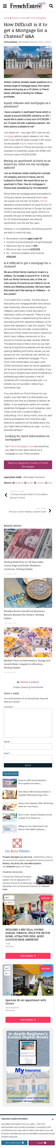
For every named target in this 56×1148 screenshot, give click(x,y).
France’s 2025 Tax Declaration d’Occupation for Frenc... (32, 782)
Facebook (19, 483)
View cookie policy (13, 1143)
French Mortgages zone (21, 446)
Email (49, 483)
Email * (7, 753)
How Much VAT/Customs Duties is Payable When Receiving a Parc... (34, 793)
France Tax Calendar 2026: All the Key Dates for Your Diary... (35, 805)
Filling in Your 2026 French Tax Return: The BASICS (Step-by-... (33, 828)
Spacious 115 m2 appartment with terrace (25, 1001)
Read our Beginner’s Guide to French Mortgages (28, 464)
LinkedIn (40, 483)
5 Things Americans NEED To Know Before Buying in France (29, 494)
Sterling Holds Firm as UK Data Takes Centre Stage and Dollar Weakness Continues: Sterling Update (24, 565)
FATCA (43, 201)
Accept (40, 1143)
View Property (26, 956)
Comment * (9, 707)
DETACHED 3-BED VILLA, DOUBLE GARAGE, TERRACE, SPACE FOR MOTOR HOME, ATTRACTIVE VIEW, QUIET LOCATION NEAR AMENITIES (27, 934)
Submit (28, 765)
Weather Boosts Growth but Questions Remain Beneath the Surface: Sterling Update (24, 614)
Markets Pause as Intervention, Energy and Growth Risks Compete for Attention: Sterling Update (27, 664)
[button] (28, 565)
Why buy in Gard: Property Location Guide (27, 510)
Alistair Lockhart (44, 42)
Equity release (27, 143)
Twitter (29, 483)
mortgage (9, 136)
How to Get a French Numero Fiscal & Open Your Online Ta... (35, 816)
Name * (7, 742)
